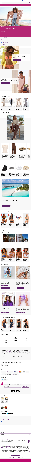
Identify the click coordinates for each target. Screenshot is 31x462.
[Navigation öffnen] (1, 3)
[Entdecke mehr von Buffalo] (15, 338)
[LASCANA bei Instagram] (14, 391)
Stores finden (4, 312)
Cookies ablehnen (11, 452)
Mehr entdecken (4, 244)
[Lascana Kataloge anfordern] (8, 272)
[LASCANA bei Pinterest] (17, 391)
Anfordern (3, 285)
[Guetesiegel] (5, 407)
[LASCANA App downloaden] (23, 272)
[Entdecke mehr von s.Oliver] (25, 340)
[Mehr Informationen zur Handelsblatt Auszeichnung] (6, 400)
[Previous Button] (1, 238)
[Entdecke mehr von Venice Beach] (5, 342)
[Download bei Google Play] (10, 413)
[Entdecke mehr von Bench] (15, 340)
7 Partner (8, 446)
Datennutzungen (4, 447)
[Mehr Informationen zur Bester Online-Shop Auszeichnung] (2, 400)
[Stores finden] (8, 299)
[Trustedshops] (2, 407)
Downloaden (19, 287)
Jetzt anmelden (25, 386)
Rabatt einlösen (4, 35)
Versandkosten (9, 439)
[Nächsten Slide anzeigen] (29, 141)
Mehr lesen (3, 357)
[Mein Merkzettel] (28, 1)
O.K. (13, 455)
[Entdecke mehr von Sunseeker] (25, 338)
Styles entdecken (4, 287)
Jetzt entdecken (16, 59)
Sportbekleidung (3, 354)
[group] (6, 238)
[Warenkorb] (30, 1)
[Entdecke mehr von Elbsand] (15, 345)
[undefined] (29, 104)
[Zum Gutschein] (23, 299)
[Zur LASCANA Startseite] (2, 0)
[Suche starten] (29, 3)
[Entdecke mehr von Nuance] (15, 342)
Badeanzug (21, 351)
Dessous (6, 351)
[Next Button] (29, 238)
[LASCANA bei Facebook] (12, 391)
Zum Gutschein (19, 312)
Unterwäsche (10, 351)
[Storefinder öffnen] (25, 1)
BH (27, 354)
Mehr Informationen (19, 457)
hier (29, 451)
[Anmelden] (26, 1)
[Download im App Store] (3, 413)
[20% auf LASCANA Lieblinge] (15, 16)
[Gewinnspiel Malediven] (15, 188)
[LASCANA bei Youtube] (19, 391)
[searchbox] (15, 3)
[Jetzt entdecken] (9, 57)
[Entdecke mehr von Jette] (5, 340)
